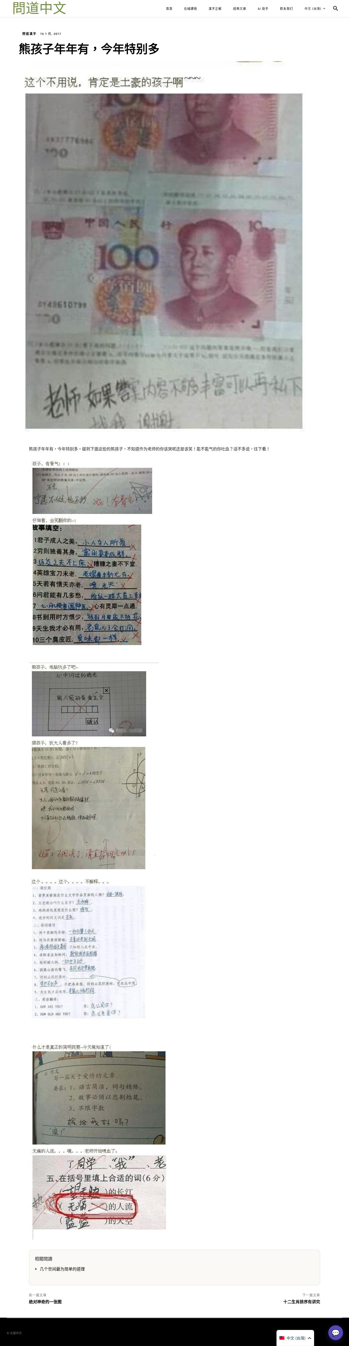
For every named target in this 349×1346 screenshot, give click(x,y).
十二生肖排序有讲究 (301, 1301)
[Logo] (39, 9)
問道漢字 (29, 33)
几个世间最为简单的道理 (62, 1269)
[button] (335, 8)
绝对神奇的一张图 (45, 1301)
